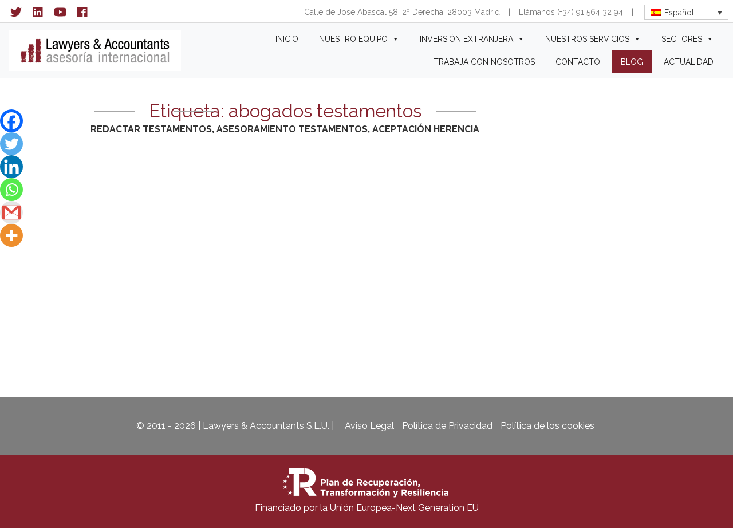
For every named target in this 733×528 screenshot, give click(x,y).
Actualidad (689, 61)
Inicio (286, 39)
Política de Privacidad (447, 425)
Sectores (681, 39)
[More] (11, 235)
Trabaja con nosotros (484, 61)
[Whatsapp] (11, 189)
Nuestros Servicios (587, 39)
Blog (632, 61)
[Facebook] (11, 120)
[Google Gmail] (11, 212)
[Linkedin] (11, 166)
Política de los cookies (547, 425)
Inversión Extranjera (466, 39)
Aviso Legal (369, 425)
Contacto (577, 61)
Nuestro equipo (353, 39)
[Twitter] (11, 143)
